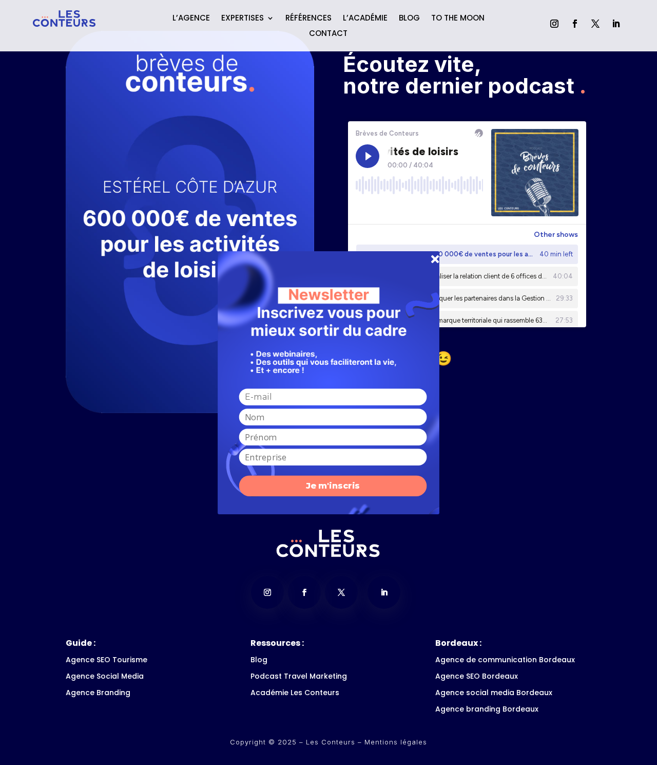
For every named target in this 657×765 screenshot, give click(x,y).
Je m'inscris (333, 485)
